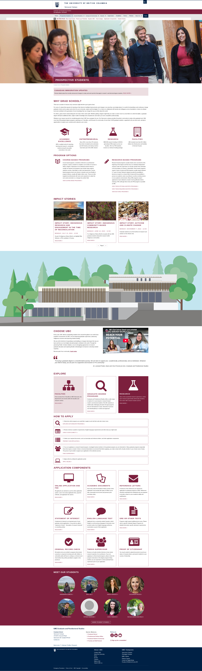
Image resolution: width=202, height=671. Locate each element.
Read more (127, 93)
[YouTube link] (120, 635)
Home (56, 15)
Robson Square (126, 658)
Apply (145, 15)
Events (96, 657)
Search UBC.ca (98, 663)
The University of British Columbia (57, 4)
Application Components (110, 18)
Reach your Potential (81, 18)
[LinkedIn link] (116, 635)
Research (74, 645)
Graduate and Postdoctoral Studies (101, 629)
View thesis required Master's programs (125, 189)
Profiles (69, 645)
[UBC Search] (145, 2)
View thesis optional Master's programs (124, 186)
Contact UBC (97, 652)
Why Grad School (70, 18)
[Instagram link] (112, 635)
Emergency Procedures (59, 668)
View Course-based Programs (72, 180)
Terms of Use (69, 668)
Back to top (57, 645)
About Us (137, 15)
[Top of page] (55, 18)
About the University (99, 654)
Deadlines (118, 15)
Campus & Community (91, 15)
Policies (131, 15)
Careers (96, 659)
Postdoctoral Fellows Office (95, 636)
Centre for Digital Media (128, 660)
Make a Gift (97, 661)
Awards (102, 15)
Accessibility (85, 668)
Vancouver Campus (127, 652)
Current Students (78, 15)
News (95, 656)
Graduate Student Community (96, 638)
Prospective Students (65, 15)
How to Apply (99, 18)
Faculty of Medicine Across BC (130, 662)
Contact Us (56, 639)
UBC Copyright (77, 668)
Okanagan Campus (127, 654)
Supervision (111, 15)
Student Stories (122, 18)
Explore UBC (91, 18)
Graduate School (57, 84)
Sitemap (64, 645)
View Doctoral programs (120, 191)
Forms (125, 15)
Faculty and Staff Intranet (95, 640)
